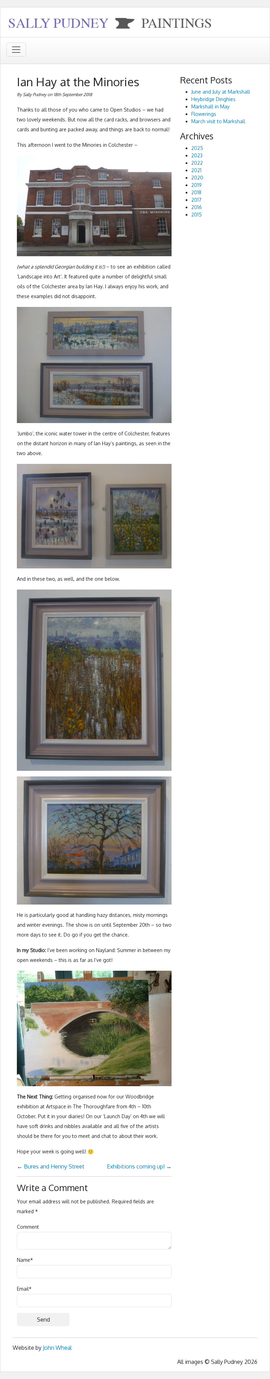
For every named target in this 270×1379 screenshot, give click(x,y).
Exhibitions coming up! (136, 1166)
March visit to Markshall (218, 121)
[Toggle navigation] (16, 50)
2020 (197, 178)
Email (24, 1289)
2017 (196, 200)
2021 (196, 170)
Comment (28, 1227)
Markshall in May (210, 106)
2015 (196, 215)
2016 (196, 207)
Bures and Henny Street (54, 1166)
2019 (196, 185)
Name (25, 1260)
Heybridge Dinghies (213, 99)
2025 (197, 148)
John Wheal (57, 1347)
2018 (196, 192)
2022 (197, 163)
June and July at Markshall (220, 92)
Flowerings (203, 114)
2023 (196, 155)
